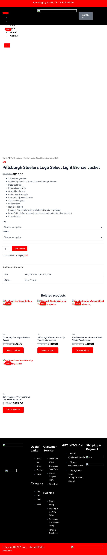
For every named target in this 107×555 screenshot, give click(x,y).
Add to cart (20, 248)
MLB (12, 25)
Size (4, 222)
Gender (6, 231)
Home (13, 14)
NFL (12, 17)
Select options (13, 350)
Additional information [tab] (13, 267)
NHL (12, 21)
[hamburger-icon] (5, 13)
